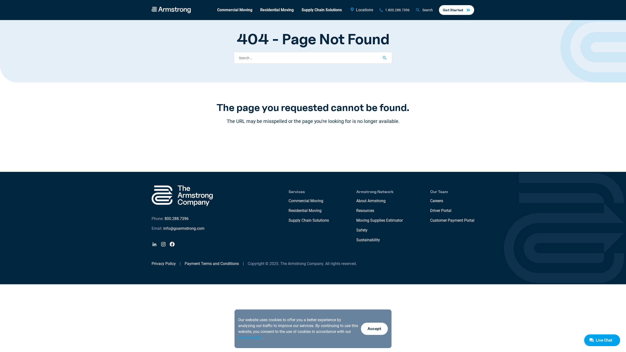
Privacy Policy (164, 263)
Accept (374, 328)
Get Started (453, 10)
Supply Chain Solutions (322, 10)
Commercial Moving (234, 10)
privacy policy (250, 337)
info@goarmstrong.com (183, 228)
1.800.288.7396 (397, 10)
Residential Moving (277, 10)
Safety (362, 230)
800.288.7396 (177, 218)
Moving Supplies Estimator (379, 220)
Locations (364, 10)
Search (427, 10)
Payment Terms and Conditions (212, 263)
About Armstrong (371, 200)
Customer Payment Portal (452, 220)
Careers (436, 200)
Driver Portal (440, 210)
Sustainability (368, 240)
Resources (365, 210)
